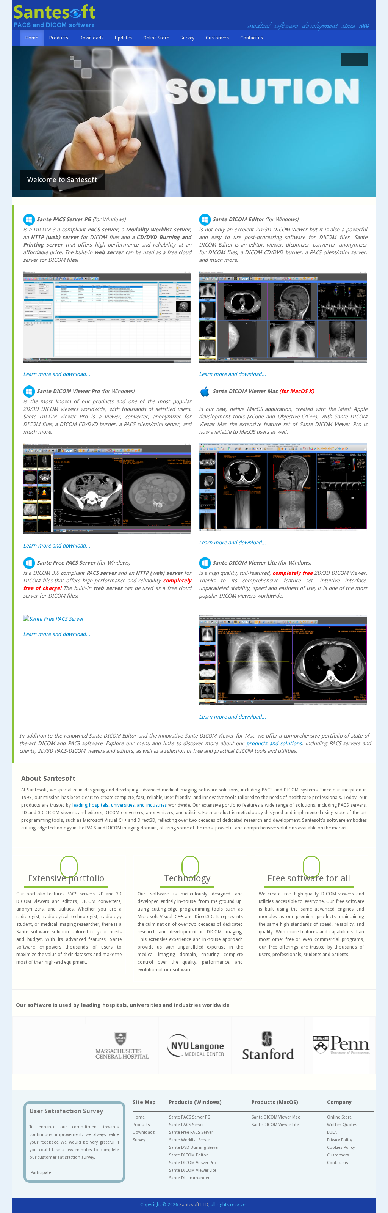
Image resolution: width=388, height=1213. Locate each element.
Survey (187, 38)
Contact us (251, 38)
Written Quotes (342, 1124)
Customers (217, 38)
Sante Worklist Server (189, 1139)
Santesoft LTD (193, 1204)
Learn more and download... (56, 374)
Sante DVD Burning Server (194, 1147)
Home (31, 38)
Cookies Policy (341, 1147)
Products (58, 38)
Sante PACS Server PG (189, 1117)
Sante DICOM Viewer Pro (192, 1162)
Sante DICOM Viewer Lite (192, 1170)
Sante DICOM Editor (188, 1155)
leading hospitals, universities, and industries (119, 805)
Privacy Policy (339, 1139)
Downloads (91, 38)
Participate (40, 1172)
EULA (332, 1132)
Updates (123, 38)
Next (361, 59)
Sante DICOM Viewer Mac (276, 1117)
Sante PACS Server (186, 1124)
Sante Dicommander (189, 1177)
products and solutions (274, 743)
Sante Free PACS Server (191, 1132)
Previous (348, 59)
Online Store (156, 38)
